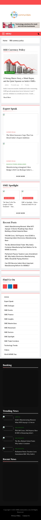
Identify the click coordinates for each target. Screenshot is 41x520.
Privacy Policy (15, 516)
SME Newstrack (10, 328)
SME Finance (8, 315)
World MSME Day (10, 354)
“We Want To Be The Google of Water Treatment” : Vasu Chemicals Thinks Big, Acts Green (11, 206)
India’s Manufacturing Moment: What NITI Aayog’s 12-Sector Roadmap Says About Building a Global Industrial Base (19, 229)
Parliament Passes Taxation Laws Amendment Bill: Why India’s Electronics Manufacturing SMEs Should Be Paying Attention (21, 256)
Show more (20, 176)
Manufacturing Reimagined (16, 164)
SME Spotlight (9, 198)
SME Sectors (8, 332)
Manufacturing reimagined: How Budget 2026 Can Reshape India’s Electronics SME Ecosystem (19, 170)
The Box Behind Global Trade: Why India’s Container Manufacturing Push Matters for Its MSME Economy (21, 247)
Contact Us (26, 516)
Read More (7, 97)
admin (7, 85)
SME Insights (9, 72)
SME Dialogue (9, 306)
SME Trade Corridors (11, 341)
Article (6, 297)
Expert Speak (10, 132)
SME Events (8, 310)
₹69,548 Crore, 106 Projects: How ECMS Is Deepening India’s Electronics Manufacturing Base (20, 238)
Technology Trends (11, 345)
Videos (6, 350)
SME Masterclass (10, 323)
